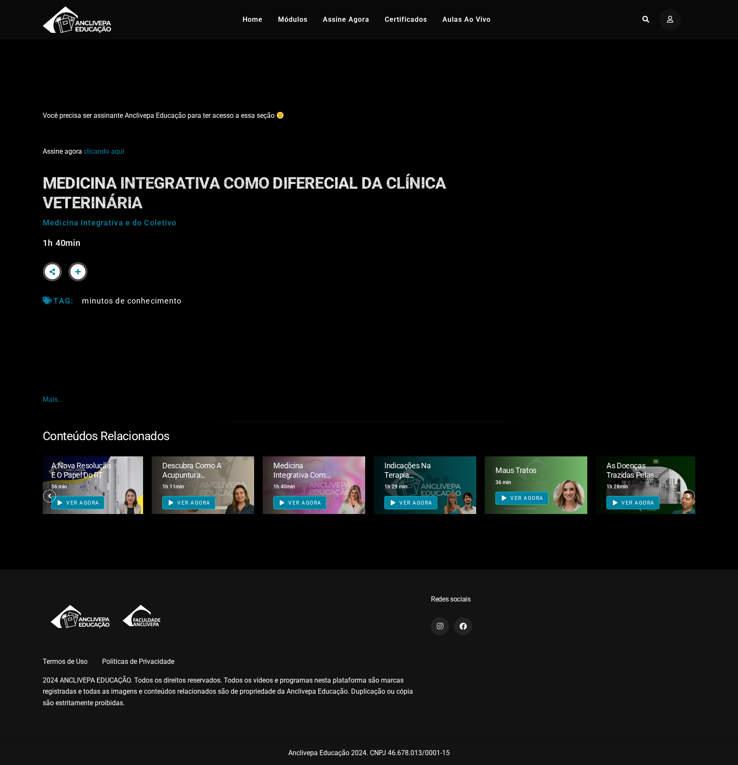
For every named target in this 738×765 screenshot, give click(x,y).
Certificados (406, 19)
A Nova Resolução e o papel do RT (81, 470)
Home (253, 19)
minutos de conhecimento (132, 300)
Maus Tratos (515, 470)
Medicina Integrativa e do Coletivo (110, 222)
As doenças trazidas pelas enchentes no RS (634, 474)
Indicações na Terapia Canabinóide (407, 474)
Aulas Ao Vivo (466, 19)
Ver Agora (82, 503)
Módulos (293, 19)
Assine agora (346, 19)
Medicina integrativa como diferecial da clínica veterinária (302, 479)
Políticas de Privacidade (138, 661)
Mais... (53, 399)
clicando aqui (104, 151)
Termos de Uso (65, 661)
